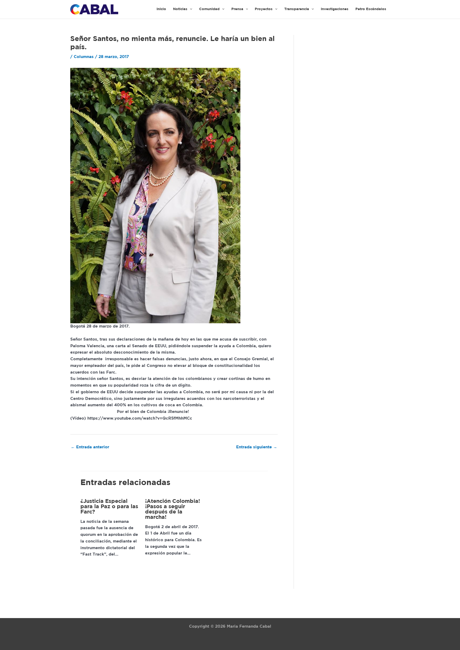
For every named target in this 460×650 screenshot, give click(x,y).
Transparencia (296, 9)
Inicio (161, 9)
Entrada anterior (90, 447)
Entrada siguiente (256, 447)
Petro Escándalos (370, 9)
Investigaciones (334, 9)
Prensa (237, 9)
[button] (189, 9)
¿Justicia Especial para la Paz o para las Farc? (109, 506)
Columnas (84, 57)
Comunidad (209, 9)
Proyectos (264, 9)
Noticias (180, 9)
